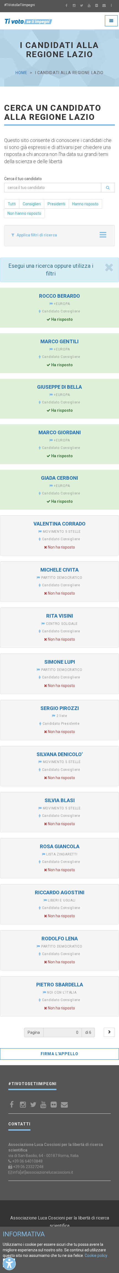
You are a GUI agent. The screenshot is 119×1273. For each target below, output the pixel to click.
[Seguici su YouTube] (89, 6)
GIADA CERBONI (59, 478)
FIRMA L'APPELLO (59, 1054)
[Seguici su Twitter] (81, 6)
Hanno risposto (85, 204)
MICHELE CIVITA (59, 570)
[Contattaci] (104, 6)
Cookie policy (96, 1255)
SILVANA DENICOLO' (59, 754)
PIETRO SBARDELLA (59, 984)
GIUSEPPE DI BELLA (59, 387)
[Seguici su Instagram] (74, 6)
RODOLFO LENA (60, 938)
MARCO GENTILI (59, 341)
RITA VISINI (59, 616)
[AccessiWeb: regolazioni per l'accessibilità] (9, 1263)
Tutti (12, 204)
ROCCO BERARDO (59, 296)
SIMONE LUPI (59, 662)
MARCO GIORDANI (59, 432)
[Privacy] (111, 6)
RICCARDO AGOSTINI (59, 892)
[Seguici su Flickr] (96, 6)
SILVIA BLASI (60, 800)
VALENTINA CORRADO (59, 524)
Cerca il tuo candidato (23, 178)
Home (21, 72)
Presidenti (56, 204)
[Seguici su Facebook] (66, 6)
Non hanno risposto (24, 213)
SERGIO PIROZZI (59, 708)
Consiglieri (32, 204)
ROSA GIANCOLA (59, 846)
